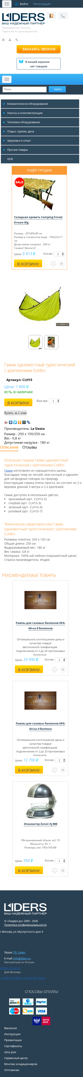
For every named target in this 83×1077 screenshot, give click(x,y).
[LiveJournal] (28, 422)
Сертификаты (13, 1046)
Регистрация (41, 4)
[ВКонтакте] (11, 422)
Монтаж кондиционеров (20, 1064)
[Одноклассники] (19, 422)
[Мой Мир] (24, 422)
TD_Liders (19, 952)
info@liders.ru (22, 958)
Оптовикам (11, 1070)
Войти (24, 4)
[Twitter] (15, 422)
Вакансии (10, 1028)
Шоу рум (10, 1052)
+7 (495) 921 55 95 (34, 978)
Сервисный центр (16, 1058)
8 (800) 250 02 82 (10, 968)
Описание (9, 447)
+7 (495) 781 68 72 (11, 978)
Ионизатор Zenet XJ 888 (40, 824)
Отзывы (29, 447)
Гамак (8, 470)
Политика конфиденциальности (25, 925)
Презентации (13, 1040)
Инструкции (12, 1034)
